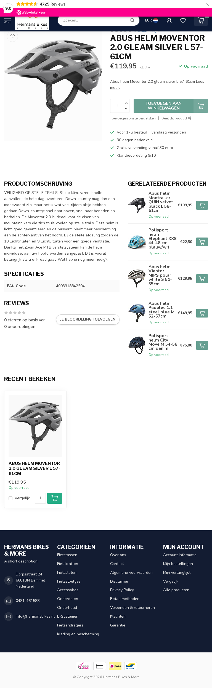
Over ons (118, 555)
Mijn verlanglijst (176, 572)
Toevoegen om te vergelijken (133, 118)
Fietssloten (66, 572)
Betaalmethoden (124, 598)
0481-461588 (27, 600)
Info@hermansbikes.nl (35, 616)
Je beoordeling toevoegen (87, 319)
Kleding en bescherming (78, 634)
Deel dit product (174, 118)
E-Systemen (67, 616)
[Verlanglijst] (183, 20)
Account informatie (180, 555)
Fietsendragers (70, 625)
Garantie (117, 625)
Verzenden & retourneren (132, 607)
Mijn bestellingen (178, 563)
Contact (117, 563)
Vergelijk (22, 498)
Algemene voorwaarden (131, 572)
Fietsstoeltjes (69, 581)
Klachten (118, 616)
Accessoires (67, 590)
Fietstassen (67, 555)
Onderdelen (67, 598)
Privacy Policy (122, 590)
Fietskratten (67, 563)
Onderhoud (67, 607)
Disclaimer (119, 581)
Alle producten (176, 590)
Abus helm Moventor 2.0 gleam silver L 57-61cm (34, 468)
